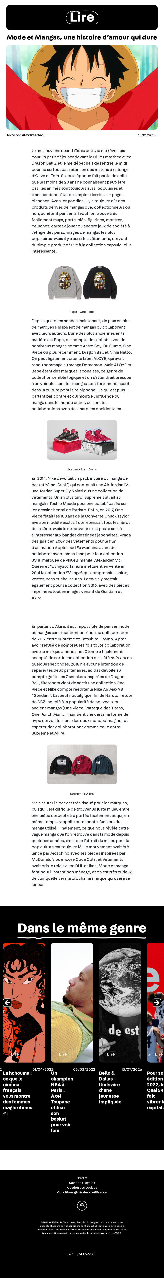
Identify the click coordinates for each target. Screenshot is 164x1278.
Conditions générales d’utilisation (82, 1192)
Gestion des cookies (82, 1187)
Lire (82, 17)
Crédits (82, 1178)
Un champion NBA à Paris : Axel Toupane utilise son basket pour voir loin (62, 1102)
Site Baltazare (82, 1252)
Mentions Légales (82, 1182)
